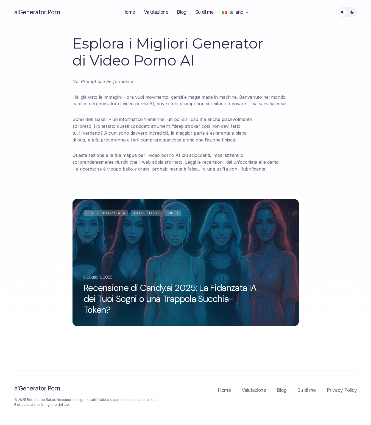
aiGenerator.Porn (37, 12)
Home (224, 390)
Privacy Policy (342, 390)
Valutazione (254, 390)
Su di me (306, 390)
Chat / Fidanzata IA (106, 213)
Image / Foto (146, 213)
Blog (281, 390)
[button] (347, 12)
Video (173, 213)
